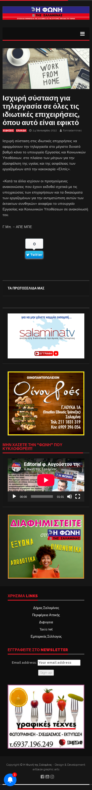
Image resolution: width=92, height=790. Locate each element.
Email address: (25, 662)
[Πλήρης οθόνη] (77, 496)
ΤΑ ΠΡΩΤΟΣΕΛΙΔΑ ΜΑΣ (26, 288)
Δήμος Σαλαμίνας (46, 608)
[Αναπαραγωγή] (14, 496)
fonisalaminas (72, 130)
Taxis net (46, 629)
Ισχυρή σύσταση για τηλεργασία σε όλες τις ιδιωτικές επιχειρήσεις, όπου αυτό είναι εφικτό (41, 110)
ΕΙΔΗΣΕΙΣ (8, 130)
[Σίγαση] (69, 496)
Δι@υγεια (46, 622)
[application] (46, 480)
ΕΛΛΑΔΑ (21, 130)
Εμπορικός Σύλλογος (46, 636)
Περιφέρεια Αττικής (46, 615)
